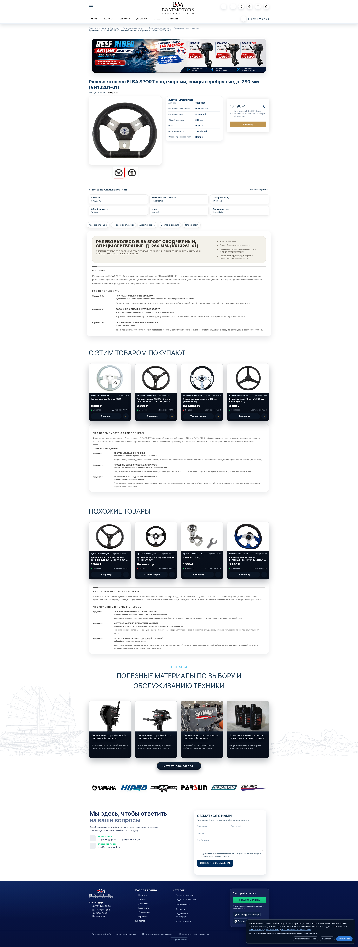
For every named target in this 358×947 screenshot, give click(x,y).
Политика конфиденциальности (157, 934)
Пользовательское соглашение (194, 934)
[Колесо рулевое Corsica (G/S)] (110, 378)
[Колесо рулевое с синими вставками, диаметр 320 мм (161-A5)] (248, 536)
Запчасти (180, 909)
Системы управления (159, 28)
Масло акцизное (183, 921)
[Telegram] (233, 6)
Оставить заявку (249, 900)
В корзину (248, 124)
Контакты (172, 19)
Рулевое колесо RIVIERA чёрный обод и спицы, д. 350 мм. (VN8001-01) (154, 400)
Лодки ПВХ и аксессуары (182, 915)
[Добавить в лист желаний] (264, 106)
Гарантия (142, 916)
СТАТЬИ (181, 667)
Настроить (327, 939)
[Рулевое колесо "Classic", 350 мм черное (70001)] (248, 378)
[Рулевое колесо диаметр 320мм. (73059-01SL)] (202, 378)
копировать (113, 93)
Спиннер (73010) (191, 557)
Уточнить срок (198, 416)
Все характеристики (259, 190)
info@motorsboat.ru (108, 847)
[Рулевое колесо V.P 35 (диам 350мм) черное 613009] (156, 536)
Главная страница (97, 28)
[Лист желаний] (258, 6)
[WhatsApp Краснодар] (223, 6)
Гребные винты (183, 904)
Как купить (143, 908)
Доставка (141, 19)
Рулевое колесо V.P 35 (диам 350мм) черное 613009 (156, 558)
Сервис (142, 899)
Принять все (344, 939)
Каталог (108, 19)
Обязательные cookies (305, 939)
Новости (142, 895)
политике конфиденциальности (264, 930)
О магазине (144, 912)
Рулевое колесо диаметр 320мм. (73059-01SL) (200, 400)
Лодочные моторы (185, 895)
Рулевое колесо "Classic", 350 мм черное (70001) (246, 400)
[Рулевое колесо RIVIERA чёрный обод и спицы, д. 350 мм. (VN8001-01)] (156, 378)
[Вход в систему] (249, 6)
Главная (93, 19)
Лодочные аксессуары (133, 28)
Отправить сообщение (215, 863)
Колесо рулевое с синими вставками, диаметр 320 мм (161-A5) (246, 558)
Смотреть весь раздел (177, 766)
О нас (157, 19)
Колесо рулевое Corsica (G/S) (106, 399)
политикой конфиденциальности (215, 856)
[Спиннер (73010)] (202, 536)
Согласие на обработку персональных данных (114, 934)
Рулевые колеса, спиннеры (186, 28)
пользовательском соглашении (296, 930)
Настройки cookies (179, 940)
